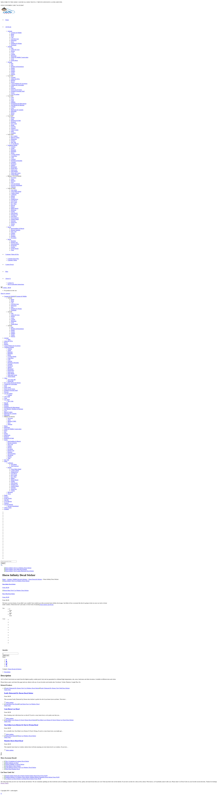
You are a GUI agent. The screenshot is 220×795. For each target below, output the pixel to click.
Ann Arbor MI (11, 379)
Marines (13, 180)
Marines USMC (12, 421)
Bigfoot (13, 80)
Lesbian (13, 106)
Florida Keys (14, 199)
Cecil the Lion (15, 39)
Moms (12, 113)
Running (13, 241)
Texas (12, 225)
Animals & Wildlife (16, 32)
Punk (12, 119)
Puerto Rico (14, 168)
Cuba (12, 157)
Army (12, 179)
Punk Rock (7, 435)
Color (3, 619)
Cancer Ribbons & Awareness (19, 83)
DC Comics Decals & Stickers (12, 382)
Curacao (13, 159)
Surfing (13, 247)
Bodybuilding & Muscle (17, 228)
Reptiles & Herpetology (17, 66)
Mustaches (14, 139)
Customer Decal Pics (13, 258)
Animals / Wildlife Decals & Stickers (17, 579)
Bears (12, 34)
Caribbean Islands (12, 145)
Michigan (13, 210)
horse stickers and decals (46, 604)
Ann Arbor (14, 190)
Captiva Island (15, 193)
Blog (6, 271)
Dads (12, 86)
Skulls (12, 125)
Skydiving (14, 245)
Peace (12, 114)
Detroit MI (10, 381)
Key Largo (14, 202)
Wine (12, 131)
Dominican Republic (16, 160)
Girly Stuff (7, 396)
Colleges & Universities (17, 85)
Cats (12, 37)
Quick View (7, 689)
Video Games (14, 130)
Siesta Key (14, 222)
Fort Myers (14, 200)
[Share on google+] (7, 663)
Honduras (13, 163)
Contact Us (11, 283)
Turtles (13, 73)
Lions (12, 52)
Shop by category (5, 293)
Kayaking (13, 237)
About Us (8, 278)
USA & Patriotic (15, 184)
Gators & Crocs (15, 49)
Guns (12, 100)
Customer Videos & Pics (12, 254)
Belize (12, 153)
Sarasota (13, 221)
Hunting (13, 236)
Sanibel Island (15, 219)
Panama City (14, 214)
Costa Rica (14, 156)
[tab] (111, 672)
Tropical (13, 128)
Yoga (12, 250)
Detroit (13, 196)
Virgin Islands (15, 174)
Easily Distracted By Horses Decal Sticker (18, 693)
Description (7, 672)
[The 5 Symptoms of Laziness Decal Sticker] (16, 761)
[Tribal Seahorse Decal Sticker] (11, 763)
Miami (13, 207)
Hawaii (13, 205)
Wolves (13, 74)
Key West (13, 204)
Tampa (13, 224)
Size (3, 608)
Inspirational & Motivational (18, 103)
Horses (13, 51)
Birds (12, 35)
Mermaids (13, 111)
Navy (12, 182)
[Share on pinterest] (6, 664)
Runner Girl (14, 242)
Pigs (12, 65)
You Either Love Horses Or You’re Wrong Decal (21, 725)
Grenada (13, 162)
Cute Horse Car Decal (12, 709)
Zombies (13, 133)
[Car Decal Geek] (8, 14)
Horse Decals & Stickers (35, 579)
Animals (10, 31)
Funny (13, 93)
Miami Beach (14, 208)
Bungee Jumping (15, 230)
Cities (5, 378)
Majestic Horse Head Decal (13, 741)
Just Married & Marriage (17, 105)
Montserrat (14, 167)
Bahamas (13, 150)
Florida (13, 197)
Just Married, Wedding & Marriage (13, 409)
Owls (12, 59)
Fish (12, 48)
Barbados (13, 151)
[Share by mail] (6, 666)
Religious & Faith (16, 120)
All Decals (8, 27)
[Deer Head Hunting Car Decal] (12, 769)
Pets (12, 63)
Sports (9, 227)
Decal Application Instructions (16, 284)
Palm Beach (14, 213)
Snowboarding (15, 244)
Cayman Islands (15, 154)
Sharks (13, 68)
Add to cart (6, 655)
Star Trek (13, 142)
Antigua (13, 147)
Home (7, 20)
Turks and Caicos (15, 173)
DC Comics (14, 136)
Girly (12, 97)
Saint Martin (14, 171)
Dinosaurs (13, 40)
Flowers (13, 88)
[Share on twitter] (6, 661)
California (13, 194)
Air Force (13, 177)
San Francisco (15, 217)
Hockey (13, 234)
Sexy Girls (14, 123)
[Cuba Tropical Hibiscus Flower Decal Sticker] (20, 767)
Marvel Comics (15, 137)
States (5, 461)
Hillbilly (13, 102)
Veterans (13, 187)
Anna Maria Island (16, 191)
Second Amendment (16, 185)
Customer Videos (12, 260)
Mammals (13, 56)
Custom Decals (9, 264)
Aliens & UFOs (15, 79)
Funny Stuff (7, 387)
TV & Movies (15, 143)
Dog (12, 307)
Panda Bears (14, 60)
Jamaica (13, 165)
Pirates (13, 117)
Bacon (13, 82)
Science (13, 140)
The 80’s (13, 126)
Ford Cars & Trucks (16, 89)
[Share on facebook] (6, 660)
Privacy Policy (5, 783)
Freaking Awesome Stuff (17, 91)
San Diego (14, 216)
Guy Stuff (7, 399)
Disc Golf (13, 231)
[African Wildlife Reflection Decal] (14, 764)
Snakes (13, 69)
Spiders (13, 71)
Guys (12, 99)
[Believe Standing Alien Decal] (12, 766)
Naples (13, 211)
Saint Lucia (14, 170)
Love (12, 108)
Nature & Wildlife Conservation (19, 57)
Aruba (12, 148)
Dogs (12, 42)
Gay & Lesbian (15, 94)
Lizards (13, 54)
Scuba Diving (14, 248)
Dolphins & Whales (16, 43)
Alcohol (13, 77)
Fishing (13, 233)
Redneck (13, 122)
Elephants (13, 45)
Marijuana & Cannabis (17, 110)
